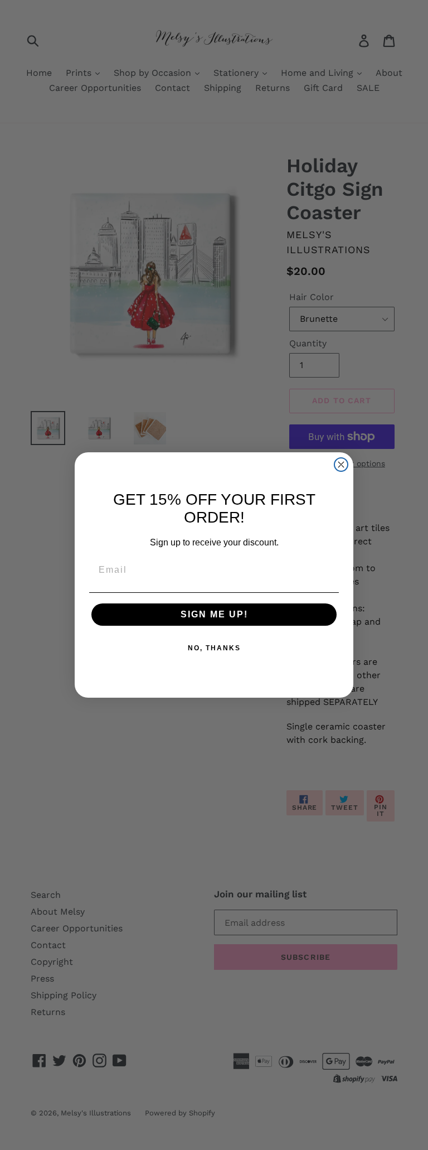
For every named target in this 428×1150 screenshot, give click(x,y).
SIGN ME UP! (214, 614)
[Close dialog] (341, 464)
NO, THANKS (214, 648)
